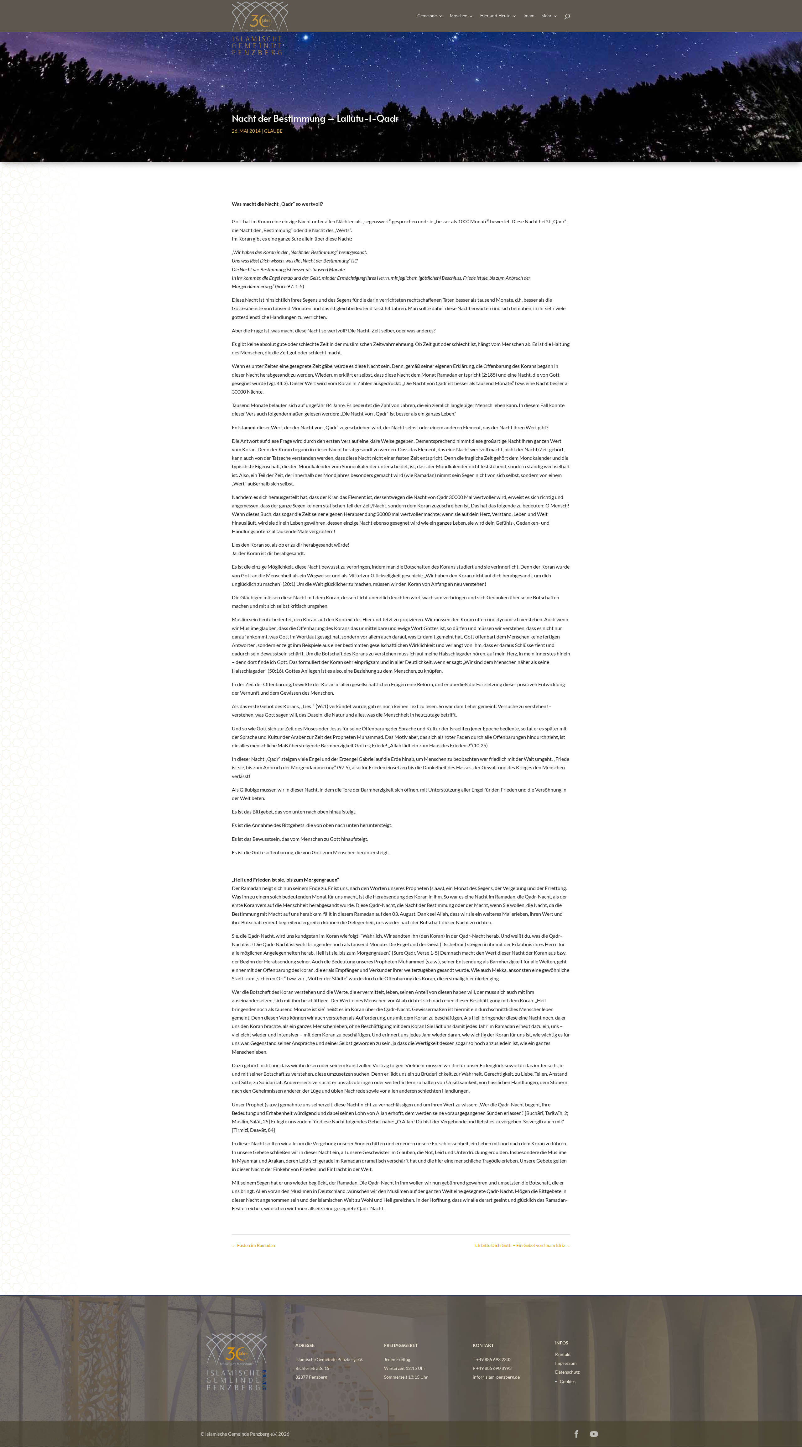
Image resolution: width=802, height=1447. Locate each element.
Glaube (273, 131)
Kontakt (563, 1354)
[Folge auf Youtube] (594, 1434)
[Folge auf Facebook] (576, 1434)
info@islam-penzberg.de (496, 1377)
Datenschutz (567, 1372)
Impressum (566, 1363)
